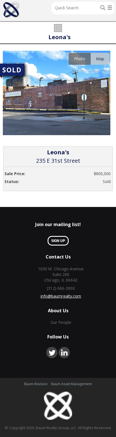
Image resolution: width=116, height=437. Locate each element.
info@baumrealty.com (61, 296)
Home (11, 9)
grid (58, 28)
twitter (51, 352)
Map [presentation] (100, 58)
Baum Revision (36, 384)
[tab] (79, 59)
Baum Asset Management (71, 384)
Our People (60, 322)
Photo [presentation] (79, 58)
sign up (58, 241)
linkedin (64, 352)
